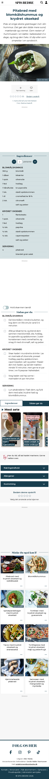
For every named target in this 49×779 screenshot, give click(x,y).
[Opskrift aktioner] (21, 586)
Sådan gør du (35, 403)
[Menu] (5, 2)
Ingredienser (11, 403)
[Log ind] (46, 2)
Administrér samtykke (31, 772)
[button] (11, 429)
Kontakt (4, 770)
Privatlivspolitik (14, 772)
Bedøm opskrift (32, 96)
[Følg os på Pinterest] (29, 752)
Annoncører (14, 770)
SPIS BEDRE (24, 2)
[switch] (6, 307)
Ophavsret (42, 770)
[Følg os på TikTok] (38, 752)
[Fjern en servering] (14, 162)
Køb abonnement (28, 770)
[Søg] (41, 2)
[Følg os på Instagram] (20, 752)
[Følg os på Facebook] (10, 752)
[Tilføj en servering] (35, 162)
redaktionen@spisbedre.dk (26, 764)
